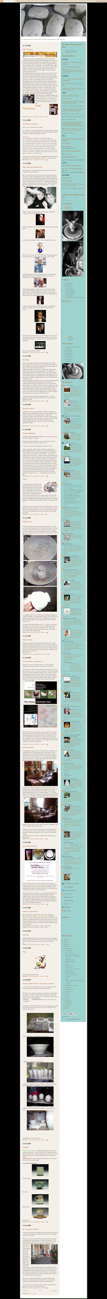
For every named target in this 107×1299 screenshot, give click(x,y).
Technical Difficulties (29, 433)
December (68, 948)
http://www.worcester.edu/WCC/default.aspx (72, 106)
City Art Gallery (69, 294)
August (67, 991)
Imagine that (68, 285)
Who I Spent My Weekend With (32, 167)
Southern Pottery (70, 289)
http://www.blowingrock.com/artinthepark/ (73, 160)
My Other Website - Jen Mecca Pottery (75, 297)
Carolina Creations (70, 291)
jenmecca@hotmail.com (73, 1019)
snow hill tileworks (68, 887)
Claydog (66, 830)
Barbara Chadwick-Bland (70, 779)
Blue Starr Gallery (68, 386)
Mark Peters (68, 356)
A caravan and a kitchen (76, 581)
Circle (24, 680)
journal (66, 904)
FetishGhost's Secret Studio (71, 508)
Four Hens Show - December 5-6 (32, 661)
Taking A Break (27, 640)
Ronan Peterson (69, 361)
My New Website (68, 775)
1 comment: (42, 159)
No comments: (42, 426)
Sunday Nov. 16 (27, 522)
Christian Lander (68, 619)
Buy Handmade (70, 338)
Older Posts (55, 1290)
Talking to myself (68, 897)
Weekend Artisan (68, 856)
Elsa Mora (66, 774)
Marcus (66, 509)
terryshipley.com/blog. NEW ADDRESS (75, 678)
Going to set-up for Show (30, 911)
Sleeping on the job (28, 408)
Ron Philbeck (69, 359)
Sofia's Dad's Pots (68, 641)
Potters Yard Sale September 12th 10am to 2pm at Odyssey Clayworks (76, 403)
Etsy (70, 336)
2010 (65, 943)
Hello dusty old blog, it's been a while (72, 819)
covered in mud (68, 818)
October (67, 987)
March (67, 1000)
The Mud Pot (67, 629)
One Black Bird (68, 867)
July (66, 993)
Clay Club (66, 399)
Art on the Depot (70, 288)
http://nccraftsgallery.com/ (69, 148)
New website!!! (67, 654)
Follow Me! (73, 722)
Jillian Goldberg (69, 355)
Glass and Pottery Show (30, 846)
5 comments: (42, 352)
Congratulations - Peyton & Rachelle (76, 693)
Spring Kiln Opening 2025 (76, 433)
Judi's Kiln (67, 607)
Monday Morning (28, 747)
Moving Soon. (67, 857)
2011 (65, 941)
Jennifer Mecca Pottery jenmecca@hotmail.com (71, 51)
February (67, 1002)
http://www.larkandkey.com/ (69, 119)
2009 (65, 944)
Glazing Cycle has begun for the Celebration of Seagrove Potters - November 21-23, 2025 (76, 421)
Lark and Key (69, 296)
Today (24, 952)
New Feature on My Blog (30, 124)
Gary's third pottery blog (70, 569)
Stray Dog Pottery (68, 691)
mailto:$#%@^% (44, 158)
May (66, 997)
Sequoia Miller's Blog (69, 890)
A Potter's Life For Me (70, 443)
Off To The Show (28, 49)
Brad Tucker (68, 348)
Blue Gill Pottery (68, 662)
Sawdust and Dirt (68, 533)
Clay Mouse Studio (69, 900)
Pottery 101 (68, 286)
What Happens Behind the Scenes (72, 545)
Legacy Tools (73, 458)
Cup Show (26, 1147)
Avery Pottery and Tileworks (72, 347)
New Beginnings (68, 868)
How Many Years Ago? (75, 709)
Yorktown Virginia (74, 444)
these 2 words (67, 911)
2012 (65, 939)
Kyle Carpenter (68, 484)
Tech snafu (66, 765)
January (67, 1004)
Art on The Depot (68, 873)
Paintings (72, 844)
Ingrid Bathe (69, 353)
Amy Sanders (67, 653)
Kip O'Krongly (68, 805)
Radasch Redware (68, 544)
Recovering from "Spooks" (31, 1229)
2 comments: (42, 401)
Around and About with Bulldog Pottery (72, 416)
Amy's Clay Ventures (69, 750)
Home (40, 1290)
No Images (26, 360)
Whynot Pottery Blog (69, 432)
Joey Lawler (70, 209)
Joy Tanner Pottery (69, 594)
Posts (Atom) (32, 1293)
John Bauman (67, 456)
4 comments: (42, 1288)
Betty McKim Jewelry (69, 470)
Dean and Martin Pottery (70, 791)
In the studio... (73, 792)
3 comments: (42, 116)
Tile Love (72, 535)
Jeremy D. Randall (68, 763)
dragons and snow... (68, 571)
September (68, 989)
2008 (65, 946)
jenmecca (70, 339)
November (68, 950)
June (66, 995)
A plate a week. (68, 894)
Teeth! (25, 479)
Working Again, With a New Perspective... (75, 806)
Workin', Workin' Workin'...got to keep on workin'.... (39, 983)
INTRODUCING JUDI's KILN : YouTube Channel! (76, 609)
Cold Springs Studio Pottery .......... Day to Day (73, 706)
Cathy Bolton (69, 350)
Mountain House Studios (70, 618)
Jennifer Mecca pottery (66, 200)
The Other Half (69, 283)
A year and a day (74, 737)
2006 (65, 1008)
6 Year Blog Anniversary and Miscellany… (70, 643)
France (72, 471)
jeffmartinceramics (69, 843)
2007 (65, 1006)
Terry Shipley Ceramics (70, 676)
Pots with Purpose (70, 358)
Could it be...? (73, 832)
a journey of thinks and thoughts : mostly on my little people (73, 735)
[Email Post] (46, 116)
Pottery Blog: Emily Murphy (71, 883)
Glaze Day (26, 935)
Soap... (72, 630)
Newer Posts (26, 1290)
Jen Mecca (69, 207)
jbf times (66, 520)
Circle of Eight (69, 352)
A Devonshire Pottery (69, 580)
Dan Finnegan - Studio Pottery (72, 721)
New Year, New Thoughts (76, 595)
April (66, 999)
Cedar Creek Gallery (70, 292)
